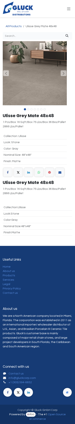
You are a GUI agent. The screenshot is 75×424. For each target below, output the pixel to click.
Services (8, 279)
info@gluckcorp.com (22, 377)
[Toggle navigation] (68, 8)
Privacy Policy (12, 288)
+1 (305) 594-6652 (20, 382)
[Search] (67, 36)
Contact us (10, 292)
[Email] (60, 172)
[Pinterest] (49, 172)
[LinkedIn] (28, 172)
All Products (14, 26)
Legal (6, 284)
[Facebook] (7, 172)
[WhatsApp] (39, 172)
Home (7, 266)
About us (9, 271)
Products (9, 275)
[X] (18, 172)
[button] (6, 73)
